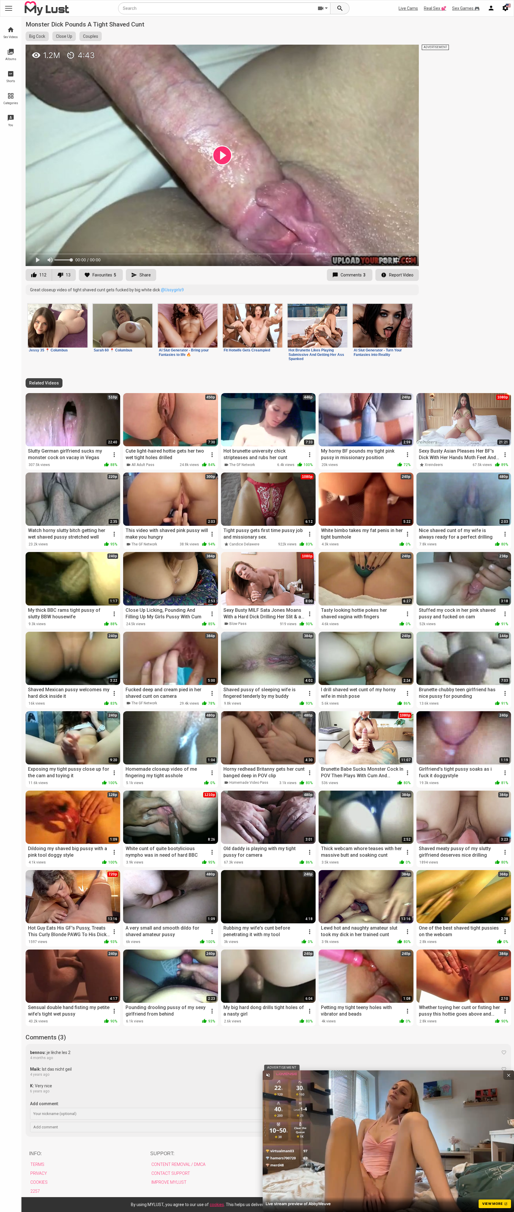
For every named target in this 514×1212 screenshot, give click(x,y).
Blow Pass (238, 624)
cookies (217, 1204)
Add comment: (44, 1103)
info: (35, 1153)
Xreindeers (434, 465)
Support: (162, 1153)
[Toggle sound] (268, 1075)
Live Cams (408, 8)
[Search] (340, 8)
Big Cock (37, 36)
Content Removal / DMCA (178, 1164)
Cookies (39, 1182)
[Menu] (491, 8)
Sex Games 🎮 (465, 8)
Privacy (38, 1173)
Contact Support (170, 1173)
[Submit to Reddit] (395, 52)
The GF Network (242, 465)
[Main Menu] (8, 8)
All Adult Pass (142, 465)
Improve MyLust (169, 1182)
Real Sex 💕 (435, 8)
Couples (90, 36)
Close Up (64, 36)
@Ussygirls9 (172, 289)
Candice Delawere (244, 544)
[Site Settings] (505, 8)
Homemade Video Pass (248, 783)
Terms (37, 1164)
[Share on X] (408, 52)
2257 (35, 1191)
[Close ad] (508, 1075)
